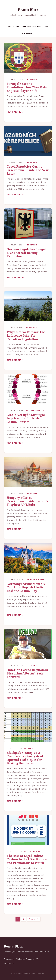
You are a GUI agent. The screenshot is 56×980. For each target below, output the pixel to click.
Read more (14, 112)
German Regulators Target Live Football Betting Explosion (26, 253)
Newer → (34, 919)
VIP (46, 26)
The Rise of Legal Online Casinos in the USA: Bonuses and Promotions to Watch (27, 859)
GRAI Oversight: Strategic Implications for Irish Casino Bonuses (26, 418)
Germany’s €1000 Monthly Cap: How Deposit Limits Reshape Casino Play (26, 587)
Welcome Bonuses (32, 26)
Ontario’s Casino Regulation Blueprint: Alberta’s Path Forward (27, 673)
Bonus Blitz (28, 10)
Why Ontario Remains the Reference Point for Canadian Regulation (26, 335)
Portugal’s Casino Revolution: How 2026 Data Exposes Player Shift (27, 87)
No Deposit (28, 33)
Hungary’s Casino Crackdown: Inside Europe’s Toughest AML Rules (27, 501)
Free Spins (13, 26)
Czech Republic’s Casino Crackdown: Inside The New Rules (27, 170)
